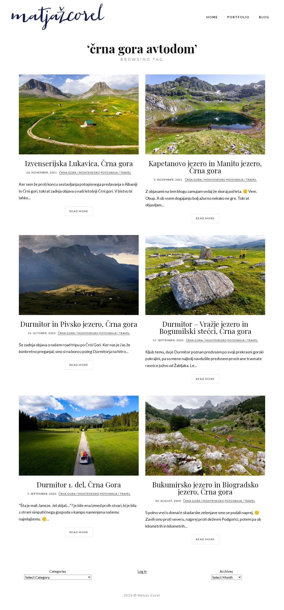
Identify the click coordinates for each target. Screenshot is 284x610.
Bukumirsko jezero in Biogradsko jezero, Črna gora (205, 488)
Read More (78, 211)
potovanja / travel (116, 172)
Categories (57, 571)
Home (212, 17)
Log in (142, 571)
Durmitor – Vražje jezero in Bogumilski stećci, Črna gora (205, 327)
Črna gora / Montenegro (79, 172)
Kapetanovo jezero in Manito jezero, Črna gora (205, 166)
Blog (264, 17)
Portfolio (238, 17)
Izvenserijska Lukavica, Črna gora (79, 163)
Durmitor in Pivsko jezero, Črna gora (78, 324)
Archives (226, 571)
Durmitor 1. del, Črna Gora (79, 484)
